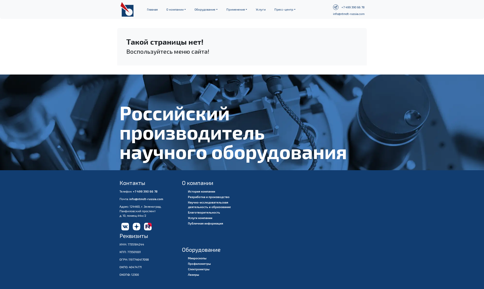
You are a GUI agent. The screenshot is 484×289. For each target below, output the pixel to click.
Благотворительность (204, 212)
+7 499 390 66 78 (353, 7)
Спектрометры (198, 269)
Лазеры (193, 274)
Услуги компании (200, 218)
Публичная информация (205, 223)
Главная (152, 9)
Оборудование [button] (205, 9)
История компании (201, 191)
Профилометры (199, 263)
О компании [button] (175, 9)
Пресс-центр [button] (283, 9)
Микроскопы (197, 258)
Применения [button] (235, 9)
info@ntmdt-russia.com (349, 14)
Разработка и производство (209, 197)
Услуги (261, 9)
